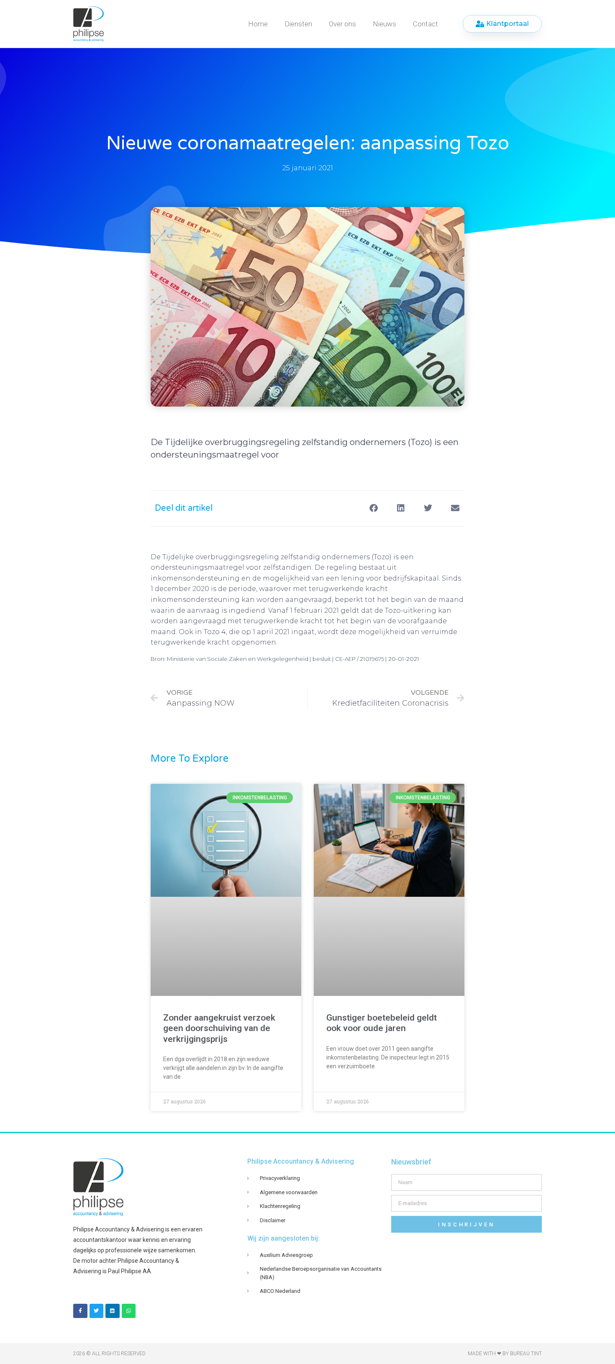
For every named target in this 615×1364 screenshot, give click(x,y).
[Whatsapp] (129, 1311)
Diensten (298, 24)
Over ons (342, 24)
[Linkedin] (112, 1311)
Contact (425, 24)
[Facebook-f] (80, 1311)
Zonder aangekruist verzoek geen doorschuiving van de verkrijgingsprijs (219, 1028)
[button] (373, 508)
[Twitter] (97, 1311)
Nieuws (384, 24)
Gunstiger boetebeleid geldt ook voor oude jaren (381, 1023)
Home (258, 24)
